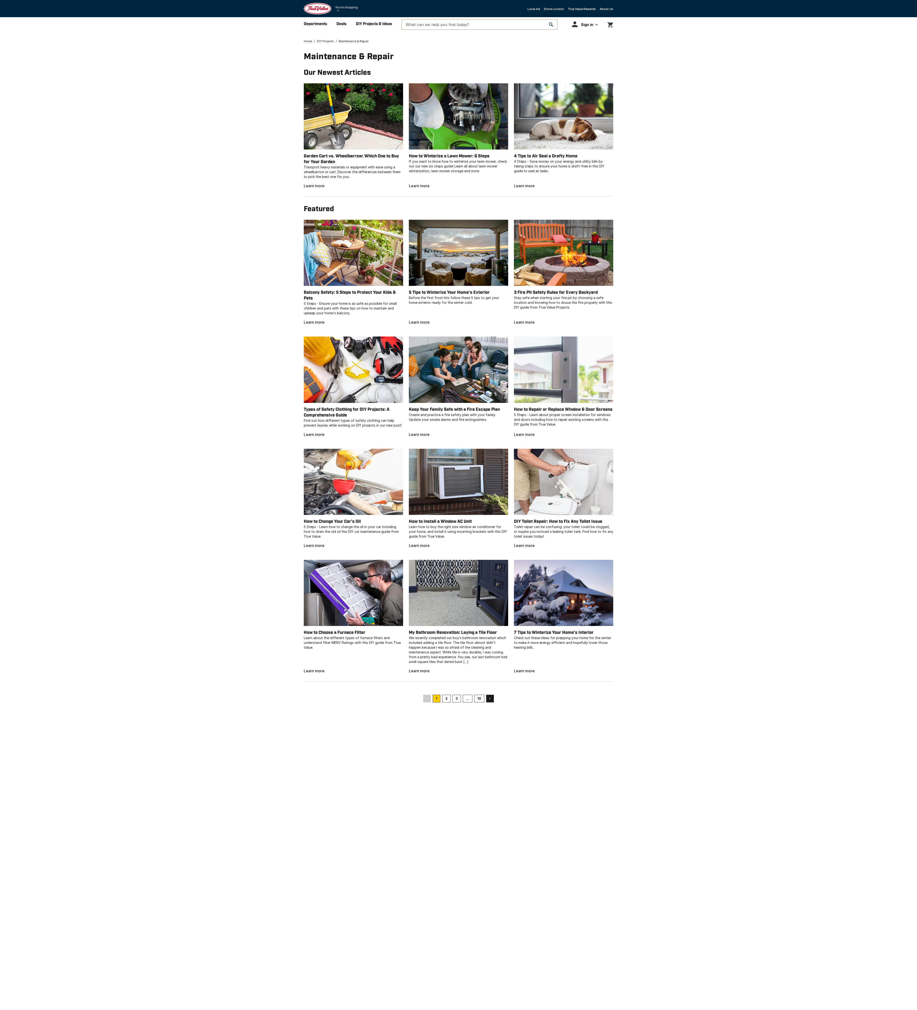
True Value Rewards (582, 9)
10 (479, 698)
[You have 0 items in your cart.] (610, 24)
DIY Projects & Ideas (374, 24)
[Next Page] (490, 698)
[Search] (551, 24)
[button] (585, 24)
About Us (606, 9)
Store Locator (554, 9)
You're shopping (346, 7)
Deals (341, 24)
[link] (353, 136)
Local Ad (534, 9)
